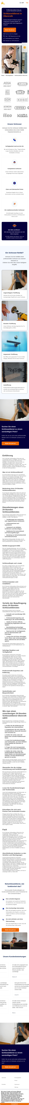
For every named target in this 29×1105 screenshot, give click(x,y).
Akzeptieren (14, 1104)
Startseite (4, 1077)
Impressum (16, 1084)
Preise (15, 1080)
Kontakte (4, 1084)
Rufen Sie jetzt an (9, 30)
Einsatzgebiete (17, 1077)
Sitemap (16, 1087)
